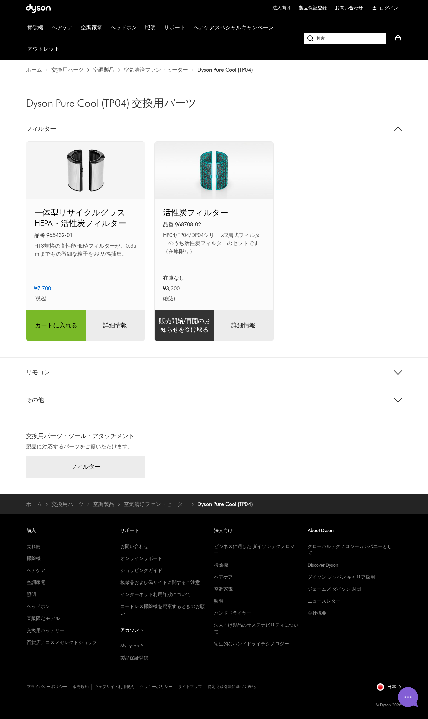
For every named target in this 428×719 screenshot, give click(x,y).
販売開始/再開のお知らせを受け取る (184, 325)
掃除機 (35, 27)
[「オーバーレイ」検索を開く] (345, 38)
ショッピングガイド (141, 570)
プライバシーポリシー (47, 686)
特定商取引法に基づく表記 (232, 686)
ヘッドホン (123, 27)
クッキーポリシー (156, 686)
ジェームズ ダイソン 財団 (334, 589)
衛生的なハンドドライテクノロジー (251, 644)
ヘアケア (62, 27)
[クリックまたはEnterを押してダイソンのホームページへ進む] (38, 8)
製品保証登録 (313, 8)
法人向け (281, 8)
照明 (150, 27)
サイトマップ (190, 686)
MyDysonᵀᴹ (131, 646)
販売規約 (81, 686)
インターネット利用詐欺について (155, 594)
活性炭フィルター (195, 212)
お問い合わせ (349, 8)
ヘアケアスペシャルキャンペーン (233, 27)
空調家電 (91, 27)
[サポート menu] (188, 27)
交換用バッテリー (45, 630)
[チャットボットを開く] (408, 697)
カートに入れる (56, 325)
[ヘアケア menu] (76, 27)
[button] (388, 687)
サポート (174, 27)
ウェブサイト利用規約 (114, 686)
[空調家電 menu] (105, 27)
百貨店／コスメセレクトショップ (62, 642)
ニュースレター (324, 601)
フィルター (86, 466)
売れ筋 (34, 546)
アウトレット (43, 49)
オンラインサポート (141, 558)
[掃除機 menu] (46, 27)
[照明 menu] (159, 27)
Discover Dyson (323, 565)
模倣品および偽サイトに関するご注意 (160, 582)
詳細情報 (115, 325)
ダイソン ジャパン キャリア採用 (341, 577)
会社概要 (317, 613)
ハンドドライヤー (232, 613)
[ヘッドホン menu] (140, 27)
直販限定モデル (43, 618)
